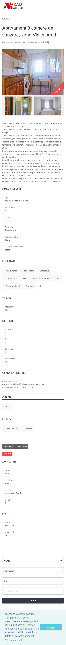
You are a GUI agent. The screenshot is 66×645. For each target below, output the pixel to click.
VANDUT (7, 453)
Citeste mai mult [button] (13, 640)
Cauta (34, 600)
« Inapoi (6, 18)
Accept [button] (50, 627)
